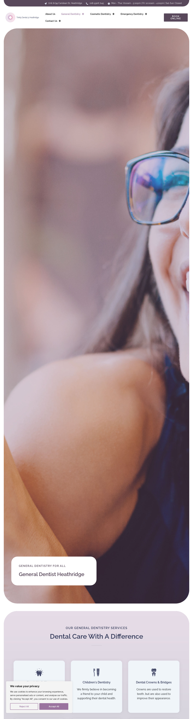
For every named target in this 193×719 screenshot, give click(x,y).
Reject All (24, 706)
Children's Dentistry (97, 682)
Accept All (54, 706)
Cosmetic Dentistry (100, 14)
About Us (50, 14)
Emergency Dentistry (132, 14)
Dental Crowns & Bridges (154, 682)
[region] (39, 697)
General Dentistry (70, 14)
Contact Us (51, 21)
